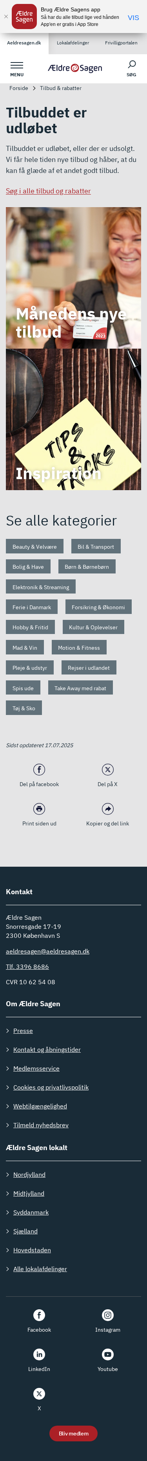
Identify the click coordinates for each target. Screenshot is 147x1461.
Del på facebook (39, 784)
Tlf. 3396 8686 (27, 966)
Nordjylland (29, 1174)
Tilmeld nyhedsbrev (41, 1125)
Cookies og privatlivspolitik (51, 1087)
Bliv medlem (74, 1433)
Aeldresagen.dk (24, 43)
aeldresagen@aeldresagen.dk (47, 951)
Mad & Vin (25, 647)
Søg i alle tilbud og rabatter (48, 190)
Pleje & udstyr (30, 667)
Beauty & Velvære (35, 546)
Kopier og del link (107, 823)
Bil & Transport (96, 546)
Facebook (39, 1329)
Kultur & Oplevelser (93, 627)
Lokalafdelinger (73, 43)
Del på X (108, 784)
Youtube (108, 1369)
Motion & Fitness (79, 647)
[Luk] (6, 16)
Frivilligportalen (121, 43)
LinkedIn (39, 1369)
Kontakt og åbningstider (47, 1049)
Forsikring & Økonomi (98, 607)
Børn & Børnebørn (87, 566)
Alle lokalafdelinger (40, 1269)
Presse (23, 1031)
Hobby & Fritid (30, 627)
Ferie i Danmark (32, 607)
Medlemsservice (36, 1068)
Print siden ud (39, 823)
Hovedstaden (32, 1250)
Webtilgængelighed (40, 1106)
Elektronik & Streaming (41, 587)
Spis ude (23, 688)
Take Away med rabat (80, 688)
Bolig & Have (28, 566)
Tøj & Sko (24, 708)
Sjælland (25, 1231)
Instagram (107, 1329)
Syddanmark (31, 1212)
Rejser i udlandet (89, 667)
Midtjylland (28, 1193)
